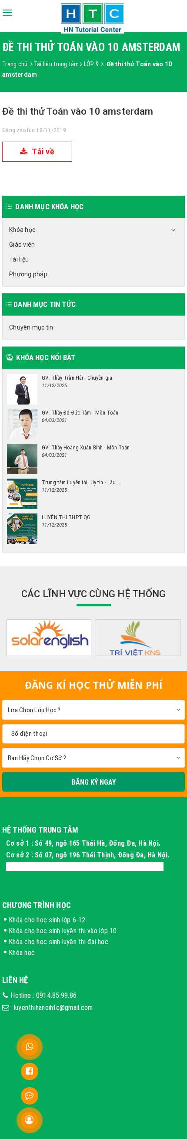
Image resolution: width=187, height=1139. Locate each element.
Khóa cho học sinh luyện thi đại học (58, 941)
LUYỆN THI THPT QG (66, 517)
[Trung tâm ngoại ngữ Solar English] (49, 638)
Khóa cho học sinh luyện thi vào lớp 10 (63, 930)
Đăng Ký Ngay (93, 782)
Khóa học (22, 229)
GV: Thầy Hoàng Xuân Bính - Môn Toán (86, 447)
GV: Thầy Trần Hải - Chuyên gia (77, 377)
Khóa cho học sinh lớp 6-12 (47, 919)
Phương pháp (28, 274)
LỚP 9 (91, 64)
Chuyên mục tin (31, 327)
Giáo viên (22, 244)
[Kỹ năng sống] (138, 638)
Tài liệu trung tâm (56, 64)
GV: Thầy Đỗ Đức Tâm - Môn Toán (80, 412)
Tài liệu (19, 259)
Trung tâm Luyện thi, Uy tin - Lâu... (81, 482)
